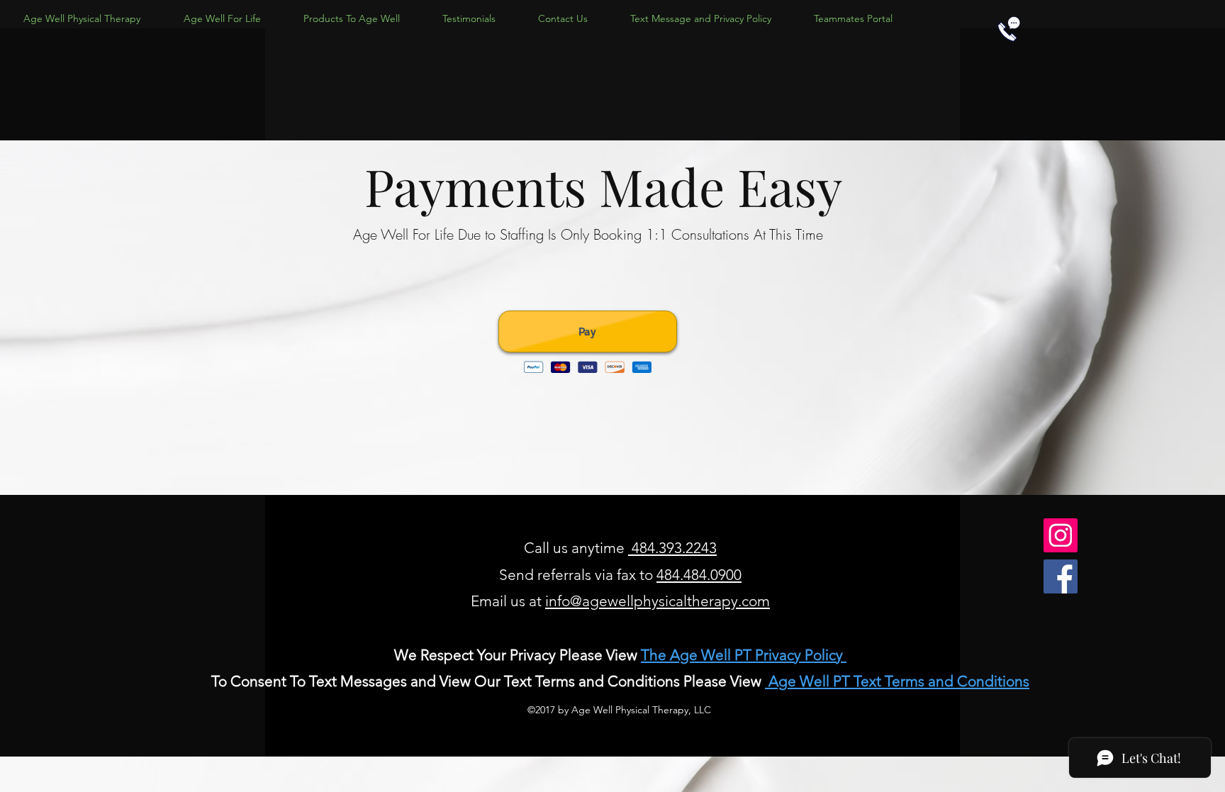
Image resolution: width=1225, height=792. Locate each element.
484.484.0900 (699, 575)
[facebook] (1061, 576)
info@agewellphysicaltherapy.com (657, 601)
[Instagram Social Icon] (1061, 535)
